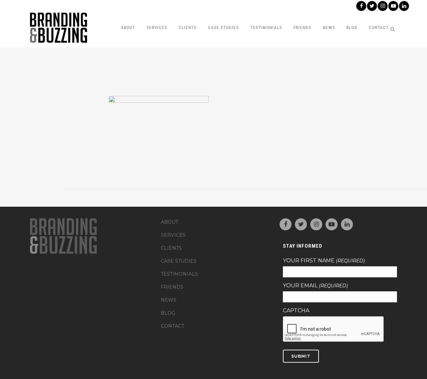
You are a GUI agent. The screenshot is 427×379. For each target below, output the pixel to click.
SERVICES (173, 235)
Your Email (315, 286)
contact (172, 326)
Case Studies (178, 261)
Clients (171, 248)
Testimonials (179, 274)
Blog (168, 313)
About (169, 222)
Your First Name (324, 261)
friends (172, 287)
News (168, 300)
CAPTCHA (296, 311)
